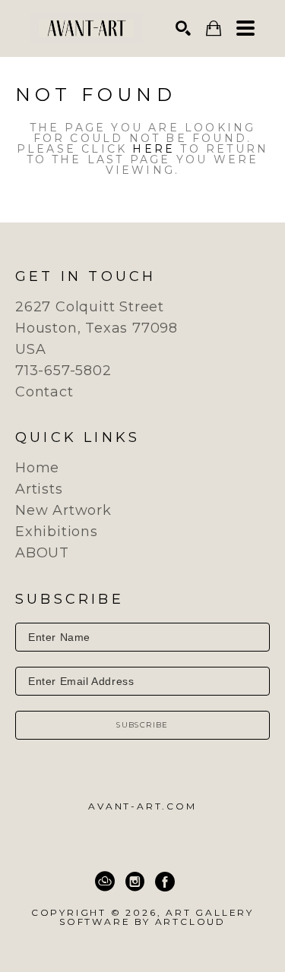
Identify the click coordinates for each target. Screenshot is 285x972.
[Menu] (245, 28)
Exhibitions (56, 531)
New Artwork (63, 510)
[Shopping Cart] (213, 28)
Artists (39, 489)
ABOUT (42, 553)
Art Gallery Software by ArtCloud (156, 917)
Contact (44, 392)
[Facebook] (165, 882)
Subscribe (142, 725)
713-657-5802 (63, 370)
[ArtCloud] (105, 882)
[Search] (183, 28)
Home (37, 468)
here (153, 149)
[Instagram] (134, 882)
